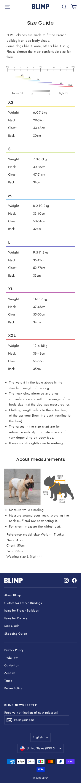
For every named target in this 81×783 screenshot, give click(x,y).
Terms (8, 680)
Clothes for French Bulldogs (23, 603)
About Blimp (12, 595)
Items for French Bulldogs (21, 610)
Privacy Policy (13, 650)
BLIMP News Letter (20, 705)
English (38, 737)
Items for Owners (15, 618)
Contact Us (11, 665)
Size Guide (11, 626)
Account (9, 673)
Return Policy (13, 688)
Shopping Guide (15, 633)
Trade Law (10, 658)
